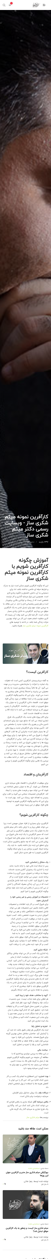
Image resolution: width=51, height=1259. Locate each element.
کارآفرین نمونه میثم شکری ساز (35, 625)
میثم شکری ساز (33, 1117)
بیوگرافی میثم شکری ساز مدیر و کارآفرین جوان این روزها (27, 1174)
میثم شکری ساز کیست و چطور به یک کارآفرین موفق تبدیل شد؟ (27, 1230)
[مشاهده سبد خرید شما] (10, 5)
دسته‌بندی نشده (34, 1168)
